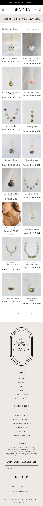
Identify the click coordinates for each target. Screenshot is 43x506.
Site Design (27, 499)
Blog (21, 386)
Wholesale (21, 416)
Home (21, 378)
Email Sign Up (21, 394)
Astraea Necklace (11, 126)
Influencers (22, 398)
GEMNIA (15, 499)
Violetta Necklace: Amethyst (31, 161)
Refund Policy (21, 419)
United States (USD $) (20, 491)
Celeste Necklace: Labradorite (32, 299)
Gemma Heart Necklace (31, 194)
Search (21, 431)
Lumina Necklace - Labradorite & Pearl (32, 263)
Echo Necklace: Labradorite (31, 127)
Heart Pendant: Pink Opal (31, 92)
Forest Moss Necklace (11, 58)
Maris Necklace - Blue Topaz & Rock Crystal (32, 229)
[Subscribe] (35, 468)
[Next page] (37, 313)
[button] (2, 9)
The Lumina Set (11, 228)
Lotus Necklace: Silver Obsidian (11, 195)
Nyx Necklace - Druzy (11, 298)
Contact (21, 390)
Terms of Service (21, 423)
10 (31, 313)
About (21, 382)
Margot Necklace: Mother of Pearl (11, 93)
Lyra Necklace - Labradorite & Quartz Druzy (11, 264)
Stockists (21, 427)
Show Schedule (21, 435)
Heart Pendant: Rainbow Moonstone (31, 59)
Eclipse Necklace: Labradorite (11, 161)
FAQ (21, 412)
